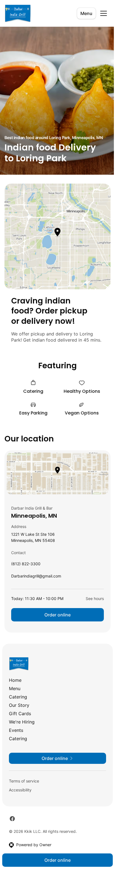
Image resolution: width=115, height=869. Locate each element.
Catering (18, 697)
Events (16, 730)
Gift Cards (20, 713)
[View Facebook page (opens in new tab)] (12, 818)
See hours (95, 598)
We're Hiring (22, 722)
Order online (57, 615)
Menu (86, 13)
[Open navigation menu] (103, 13)
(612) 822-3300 (25, 565)
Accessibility (20, 789)
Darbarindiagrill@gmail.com (36, 577)
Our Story (19, 705)
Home (15, 680)
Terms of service (24, 781)
